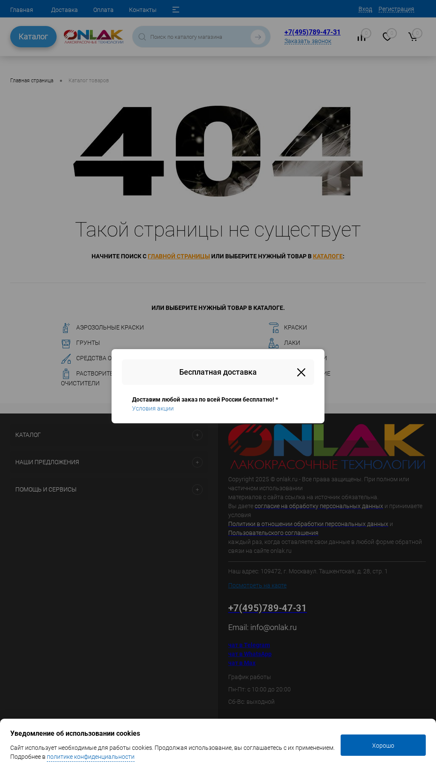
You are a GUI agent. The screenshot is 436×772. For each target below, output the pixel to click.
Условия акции (153, 408)
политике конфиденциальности (91, 756)
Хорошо (383, 745)
